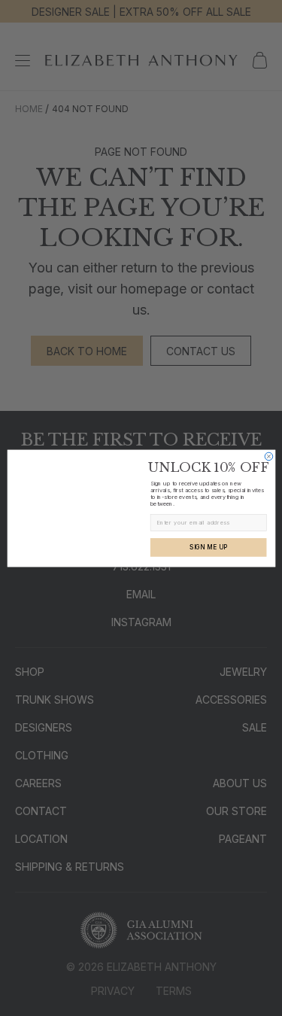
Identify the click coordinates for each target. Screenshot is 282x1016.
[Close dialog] (269, 456)
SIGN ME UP (208, 547)
